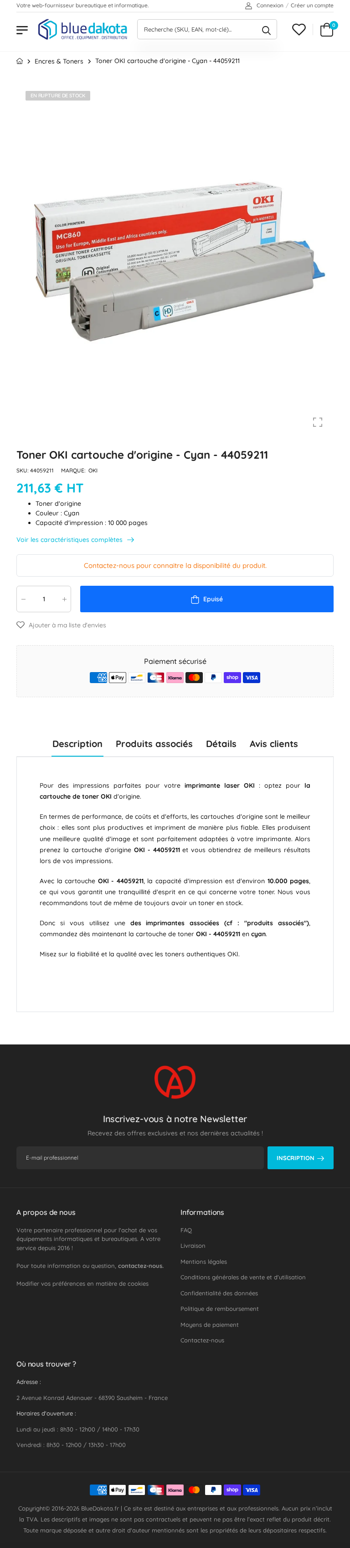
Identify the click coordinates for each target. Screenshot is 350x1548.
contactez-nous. (141, 1265)
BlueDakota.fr (100, 1508)
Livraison (193, 1245)
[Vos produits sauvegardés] (299, 29)
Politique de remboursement (219, 1308)
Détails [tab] (221, 743)
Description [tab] (77, 743)
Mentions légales (203, 1261)
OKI (93, 470)
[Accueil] (19, 61)
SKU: (23, 470)
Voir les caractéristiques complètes (70, 540)
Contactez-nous (202, 1340)
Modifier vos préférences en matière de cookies (82, 1283)
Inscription (295, 1157)
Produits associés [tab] (154, 743)
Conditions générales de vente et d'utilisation (243, 1277)
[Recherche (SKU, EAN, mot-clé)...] (266, 29)
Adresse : (28, 1381)
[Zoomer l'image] (318, 422)
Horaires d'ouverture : (46, 1413)
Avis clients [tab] (274, 743)
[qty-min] (23, 599)
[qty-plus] (64, 599)
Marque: (74, 470)
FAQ (186, 1230)
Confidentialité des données (219, 1293)
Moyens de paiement (209, 1324)
